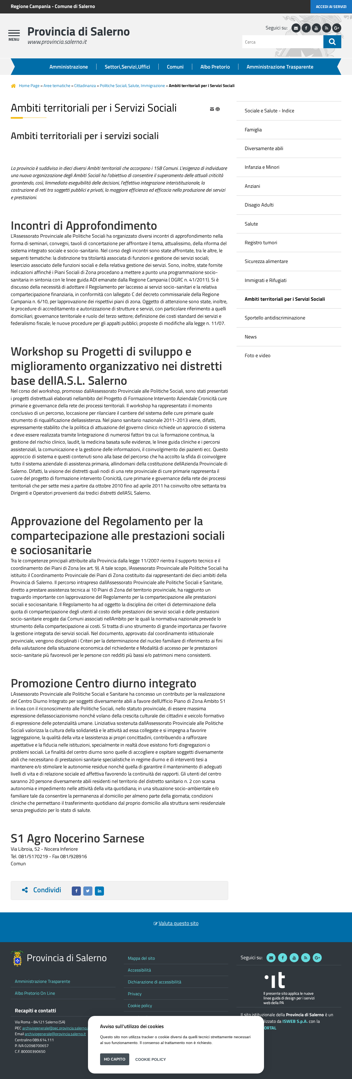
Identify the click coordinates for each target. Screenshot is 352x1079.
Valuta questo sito (179, 923)
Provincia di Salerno (78, 31)
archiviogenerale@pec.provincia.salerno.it (56, 1028)
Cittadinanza (85, 85)
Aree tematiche (56, 85)
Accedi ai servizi (331, 6)
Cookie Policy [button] (150, 1059)
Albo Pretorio (215, 67)
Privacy (135, 993)
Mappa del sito (141, 958)
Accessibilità (139, 970)
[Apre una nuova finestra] (76, 891)
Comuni (175, 67)
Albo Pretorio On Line (35, 993)
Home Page (29, 85)
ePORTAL (267, 1027)
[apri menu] (14, 33)
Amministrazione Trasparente (280, 67)
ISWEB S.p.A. (295, 1021)
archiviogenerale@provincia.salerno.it (55, 1034)
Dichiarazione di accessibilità (154, 981)
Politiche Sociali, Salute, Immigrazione (132, 85)
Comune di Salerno (75, 6)
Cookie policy (140, 1005)
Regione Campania (31, 6)
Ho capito (114, 1059)
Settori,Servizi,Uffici (127, 67)
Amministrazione (69, 67)
